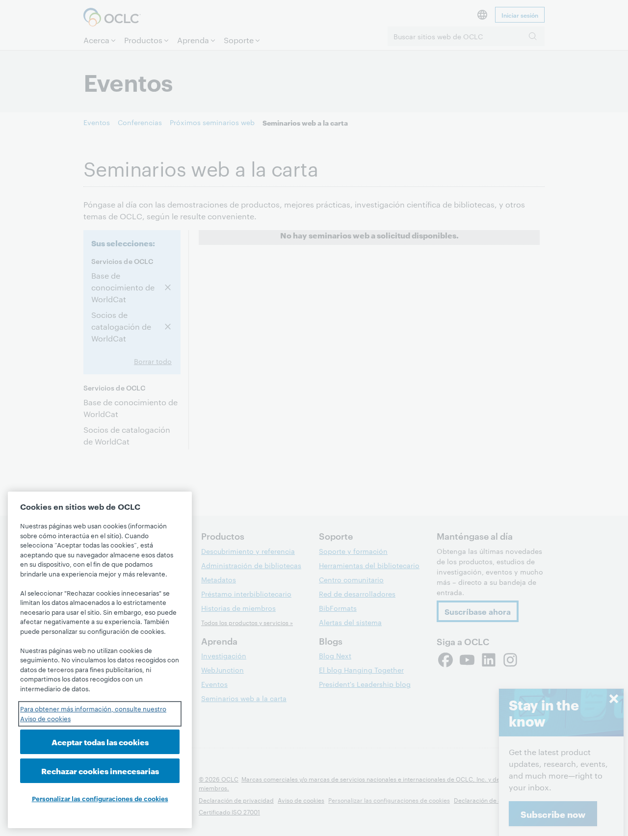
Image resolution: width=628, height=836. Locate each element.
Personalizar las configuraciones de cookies (100, 798)
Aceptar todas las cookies (100, 741)
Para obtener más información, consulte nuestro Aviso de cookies (93, 713)
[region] (100, 660)
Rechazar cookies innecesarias (100, 771)
